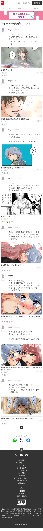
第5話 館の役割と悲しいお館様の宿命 (15, 119)
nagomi (11, 29)
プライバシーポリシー (21, 478)
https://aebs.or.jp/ (6, 517)
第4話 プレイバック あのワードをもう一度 (17, 418)
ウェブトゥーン (21, 463)
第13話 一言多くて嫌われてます (13, 167)
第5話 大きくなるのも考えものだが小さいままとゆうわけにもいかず (21, 368)
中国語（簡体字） (21, 496)
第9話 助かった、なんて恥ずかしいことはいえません (21, 316)
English (21, 493)
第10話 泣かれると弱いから (11, 265)
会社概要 (21, 460)
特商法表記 (21, 483)
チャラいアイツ (6, 216)
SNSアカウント (21, 470)
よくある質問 (21, 468)
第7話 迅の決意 (6, 70)
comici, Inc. (24, 524)
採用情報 (21, 473)
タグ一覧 (21, 465)
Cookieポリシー (21, 480)
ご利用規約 (21, 475)
